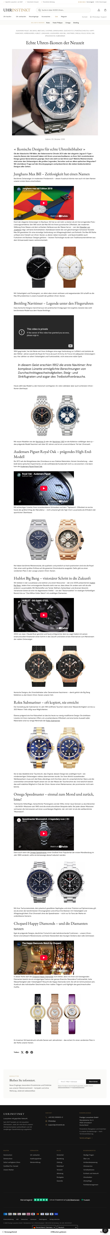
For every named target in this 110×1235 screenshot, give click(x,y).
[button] (105, 10)
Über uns (86, 1159)
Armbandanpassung (90, 1162)
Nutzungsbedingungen (78, 1087)
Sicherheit (60, 1155)
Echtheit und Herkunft (91, 1173)
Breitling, (41, 31)
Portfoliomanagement (90, 1185)
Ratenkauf (60, 1166)
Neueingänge (33, 17)
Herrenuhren (7, 1155)
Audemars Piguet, (23, 31)
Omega (67, 23)
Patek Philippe (58, 23)
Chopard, (49, 31)
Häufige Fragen (88, 1155)
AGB (17, 1219)
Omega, (78, 33)
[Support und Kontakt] (105, 1230)
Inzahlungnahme (35, 1159)
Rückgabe (60, 1177)
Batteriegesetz (43, 1219)
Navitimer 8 (40, 441)
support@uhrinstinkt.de (56, 1125)
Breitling (76, 23)
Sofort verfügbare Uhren (11, 1162)
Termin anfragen (85, 1138)
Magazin (64, 17)
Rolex (48, 23)
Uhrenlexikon (87, 1177)
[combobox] (63, 10)
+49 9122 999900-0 (55, 1117)
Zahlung (59, 1162)
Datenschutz (24, 1219)
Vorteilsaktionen (88, 1170)
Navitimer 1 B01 (58, 441)
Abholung (60, 1173)
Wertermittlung (35, 1162)
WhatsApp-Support (99, 17)
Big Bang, (34, 31)
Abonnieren (93, 1082)
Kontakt (85, 17)
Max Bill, (63, 33)
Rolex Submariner (53, 721)
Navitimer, (71, 33)
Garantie (60, 1181)
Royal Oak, (91, 33)
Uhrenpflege (87, 1181)
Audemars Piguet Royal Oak (31, 466)
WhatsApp (52, 1121)
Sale (56, 17)
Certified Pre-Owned (10, 1166)
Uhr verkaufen (21, 17)
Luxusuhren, (55, 33)
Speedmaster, (50, 36)
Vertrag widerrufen (55, 1219)
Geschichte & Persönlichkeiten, (76, 31)
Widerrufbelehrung (8, 1219)
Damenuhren (7, 1159)
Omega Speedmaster (38, 852)
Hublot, (38, 33)
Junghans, (45, 33)
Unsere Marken (8, 1170)
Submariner (60, 36)
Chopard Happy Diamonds (42, 976)
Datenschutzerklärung (64, 1087)
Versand (59, 1170)
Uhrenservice (87, 1166)
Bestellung (60, 1159)
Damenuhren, (58, 31)
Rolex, (84, 33)
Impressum (33, 1219)
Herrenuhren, (29, 33)
